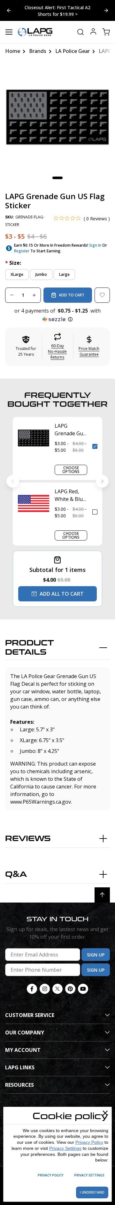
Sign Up (95, 955)
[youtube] (83, 989)
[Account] (93, 32)
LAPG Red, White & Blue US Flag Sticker (70, 495)
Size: (13, 262)
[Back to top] (102, 895)
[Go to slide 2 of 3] (9, 10)
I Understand (92, 1192)
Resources (19, 1084)
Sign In (95, 245)
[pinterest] (70, 989)
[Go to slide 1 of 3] (106, 10)
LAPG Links (19, 1067)
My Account (23, 1049)
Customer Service (29, 1015)
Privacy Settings (65, 1148)
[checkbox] (94, 446)
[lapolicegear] (35, 32)
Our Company (24, 1032)
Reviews (28, 838)
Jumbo (41, 274)
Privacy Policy (89, 1142)
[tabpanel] (57, 117)
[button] (57, 315)
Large (64, 274)
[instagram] (45, 989)
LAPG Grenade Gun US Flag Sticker (70, 429)
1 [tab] (57, 178)
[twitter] (57, 989)
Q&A (16, 874)
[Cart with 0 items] (106, 32)
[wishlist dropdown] (102, 295)
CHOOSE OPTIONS (71, 469)
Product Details (29, 647)
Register (21, 251)
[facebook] (32, 989)
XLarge (17, 274)
